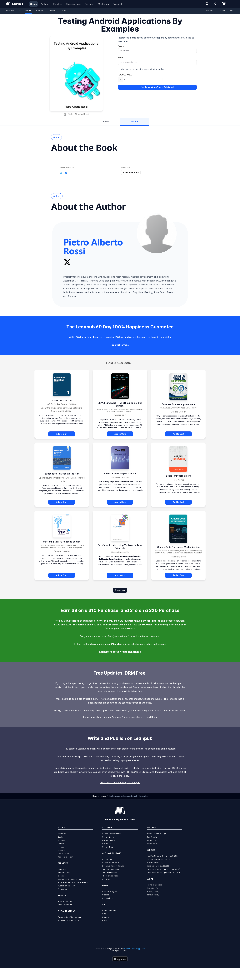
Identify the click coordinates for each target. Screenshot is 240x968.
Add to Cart (61, 434)
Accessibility (108, 898)
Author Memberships (111, 834)
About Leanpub (109, 910)
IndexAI (61, 876)
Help (232, 10)
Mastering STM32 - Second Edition (61, 541)
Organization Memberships (70, 917)
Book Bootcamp (65, 905)
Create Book (108, 837)
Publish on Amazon (66, 886)
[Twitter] (67, 262)
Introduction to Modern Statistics (61, 473)
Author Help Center (111, 863)
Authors (45, 4)
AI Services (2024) (155, 863)
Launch (222, 10)
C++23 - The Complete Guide (120, 473)
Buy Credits (152, 837)
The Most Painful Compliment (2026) (163, 856)
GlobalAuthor (64, 872)
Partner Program (110, 891)
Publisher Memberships (68, 920)
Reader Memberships (156, 834)
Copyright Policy (154, 888)
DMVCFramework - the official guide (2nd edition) (120, 404)
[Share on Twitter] (61, 172)
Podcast (210, 10)
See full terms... (120, 345)
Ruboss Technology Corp (134, 949)
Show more (120, 590)
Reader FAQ (152, 840)
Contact (105, 917)
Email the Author (131, 172)
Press (105, 920)
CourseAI (62, 869)
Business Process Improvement (178, 404)
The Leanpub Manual (111, 869)
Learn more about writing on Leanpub (120, 651)
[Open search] (207, 4)
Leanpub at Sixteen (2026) (158, 859)
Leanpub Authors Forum (113, 866)
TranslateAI (63, 889)
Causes (105, 895)
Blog (104, 914)
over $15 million (113, 644)
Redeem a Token (65, 857)
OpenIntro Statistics (61, 400)
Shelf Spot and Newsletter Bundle (73, 882)
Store (33, 4)
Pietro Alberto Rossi (78, 114)
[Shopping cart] (224, 4)
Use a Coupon (64, 854)
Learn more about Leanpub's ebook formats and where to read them (120, 717)
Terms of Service (154, 885)
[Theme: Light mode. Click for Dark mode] (215, 4)
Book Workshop (65, 901)
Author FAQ (107, 859)
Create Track (108, 847)
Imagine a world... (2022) (158, 866)
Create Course (109, 844)
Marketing (103, 4)
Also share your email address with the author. (143, 69)
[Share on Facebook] (66, 172)
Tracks (63, 10)
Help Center (152, 844)
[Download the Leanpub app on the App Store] (120, 958)
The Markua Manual (111, 876)
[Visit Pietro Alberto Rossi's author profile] (157, 233)
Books (28, 10)
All (20, 10)
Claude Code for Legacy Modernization (178, 547)
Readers (57, 4)
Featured (10, 10)
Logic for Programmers (178, 475)
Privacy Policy (153, 891)
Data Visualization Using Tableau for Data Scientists (120, 546)
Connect (117, 4)
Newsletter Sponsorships (69, 879)
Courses (51, 10)
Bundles (39, 10)
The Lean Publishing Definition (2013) (163, 869)
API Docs (106, 879)
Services (89, 4)
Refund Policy (153, 895)
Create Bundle (108, 840)
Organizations (73, 4)
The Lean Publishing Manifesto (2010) (164, 872)
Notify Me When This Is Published (157, 87)
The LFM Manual (109, 872)
